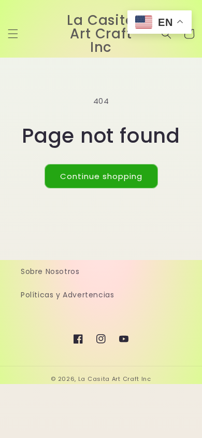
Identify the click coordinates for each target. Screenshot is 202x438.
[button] (13, 33)
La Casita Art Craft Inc (114, 379)
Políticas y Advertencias (67, 295)
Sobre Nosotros (50, 271)
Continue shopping (101, 176)
